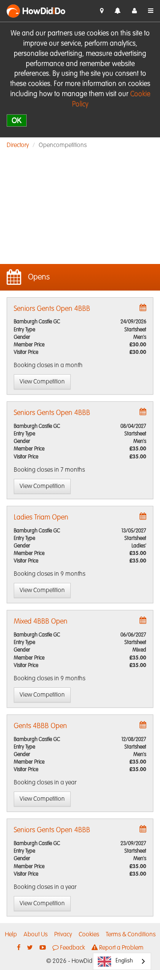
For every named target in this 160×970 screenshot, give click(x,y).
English (124, 961)
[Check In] (102, 11)
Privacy (63, 934)
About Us (36, 934)
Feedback (72, 948)
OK (17, 120)
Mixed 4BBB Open (41, 621)
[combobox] (122, 961)
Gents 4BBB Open (40, 726)
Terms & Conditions (131, 934)
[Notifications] (117, 11)
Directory (18, 145)
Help (11, 934)
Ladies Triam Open (41, 517)
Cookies (89, 934)
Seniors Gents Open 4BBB (52, 309)
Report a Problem (121, 948)
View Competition (42, 382)
